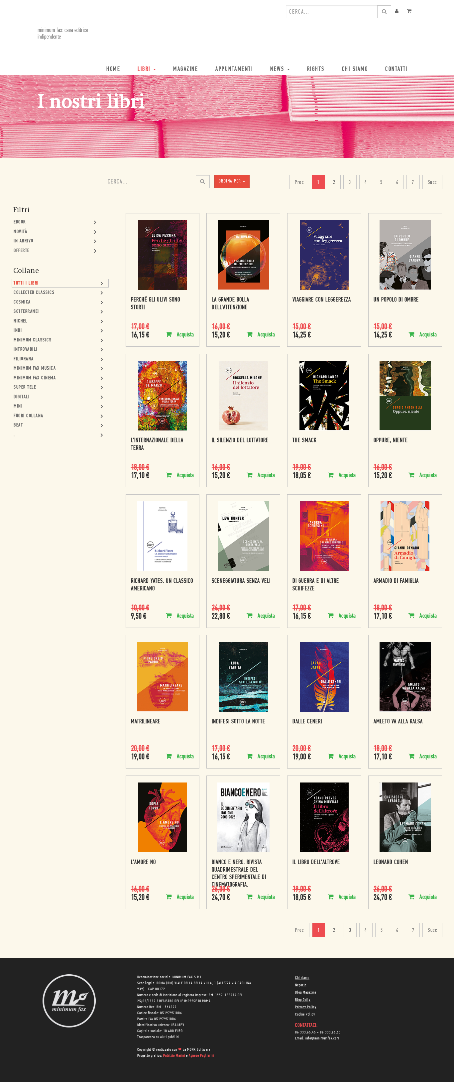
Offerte (22, 250)
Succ (432, 182)
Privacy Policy (305, 1007)
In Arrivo (24, 241)
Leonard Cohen (391, 863)
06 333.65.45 (305, 1032)
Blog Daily (302, 1000)
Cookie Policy (305, 1015)
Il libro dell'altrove (316, 863)
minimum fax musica (35, 368)
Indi (18, 330)
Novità (20, 231)
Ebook (20, 222)
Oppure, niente (391, 441)
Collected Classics (34, 292)
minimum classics (33, 340)
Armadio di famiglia (396, 581)
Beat (18, 425)
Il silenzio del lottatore (240, 441)
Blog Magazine (305, 993)
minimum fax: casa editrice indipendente (63, 34)
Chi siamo (302, 978)
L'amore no (143, 863)
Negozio (300, 985)
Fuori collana (29, 416)
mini (18, 406)
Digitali (22, 397)
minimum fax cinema (35, 378)
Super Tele (25, 387)
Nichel (20, 321)
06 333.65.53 (330, 1032)
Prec (299, 182)
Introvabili (26, 349)
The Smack (304, 441)
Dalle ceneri (307, 722)
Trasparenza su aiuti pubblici (158, 1037)
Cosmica (22, 302)
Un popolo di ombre (396, 300)
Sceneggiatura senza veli (241, 581)
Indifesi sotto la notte (238, 722)
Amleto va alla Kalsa (398, 722)
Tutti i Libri (26, 283)
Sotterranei (26, 311)
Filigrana (24, 359)
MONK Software (198, 1050)
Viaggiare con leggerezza (321, 300)
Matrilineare (146, 722)
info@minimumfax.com (322, 1038)
